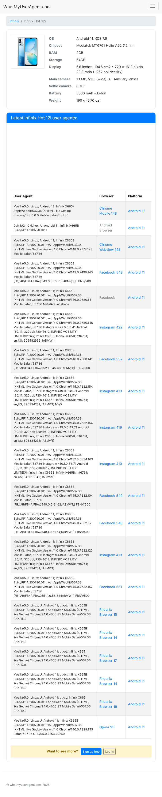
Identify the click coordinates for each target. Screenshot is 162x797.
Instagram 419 (110, 391)
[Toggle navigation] (153, 6)
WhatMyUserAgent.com (27, 6)
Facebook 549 (111, 495)
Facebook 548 (111, 523)
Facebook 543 (111, 272)
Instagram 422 (111, 327)
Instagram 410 (110, 464)
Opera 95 (106, 727)
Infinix (14, 21)
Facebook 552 (111, 359)
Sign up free (91, 751)
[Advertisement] (81, 159)
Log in (109, 751)
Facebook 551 (110, 587)
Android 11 (136, 228)
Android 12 (136, 211)
